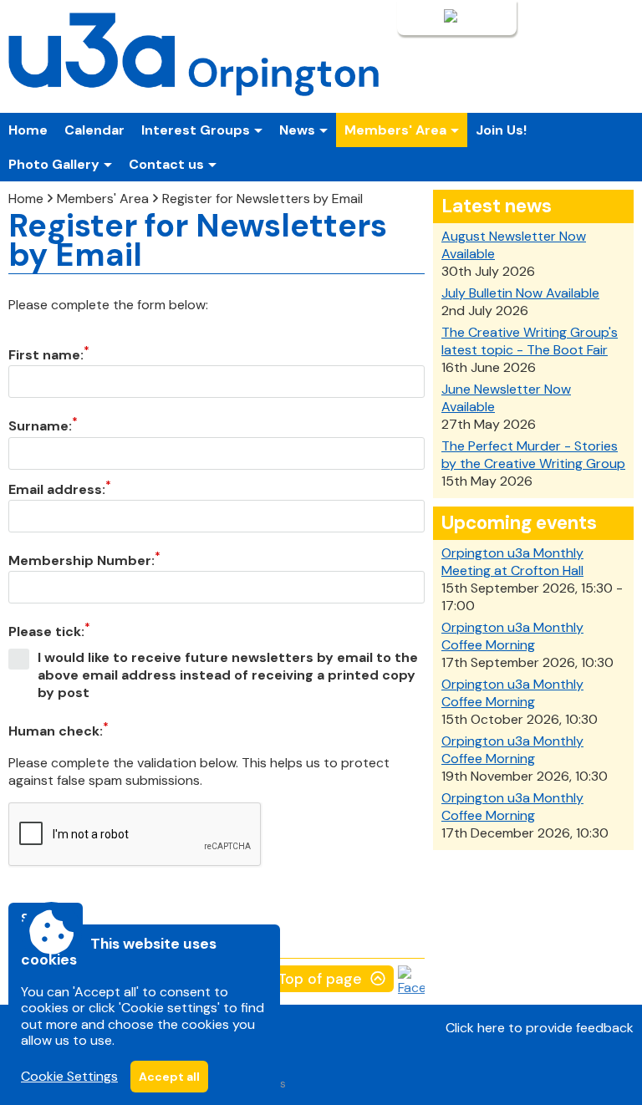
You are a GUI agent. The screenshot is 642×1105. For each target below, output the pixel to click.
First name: (46, 355)
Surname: (40, 426)
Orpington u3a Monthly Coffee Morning (512, 636)
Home (28, 130)
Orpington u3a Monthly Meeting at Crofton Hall (512, 561)
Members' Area (103, 198)
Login (424, 17)
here (491, 1027)
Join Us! (501, 130)
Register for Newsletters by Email (262, 198)
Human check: (55, 731)
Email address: (56, 489)
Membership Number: (81, 560)
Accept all (169, 1076)
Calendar (94, 130)
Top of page (320, 979)
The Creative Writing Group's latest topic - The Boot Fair (529, 341)
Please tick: (46, 631)
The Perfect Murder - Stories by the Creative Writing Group (533, 454)
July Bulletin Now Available (520, 293)
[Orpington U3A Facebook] (411, 987)
